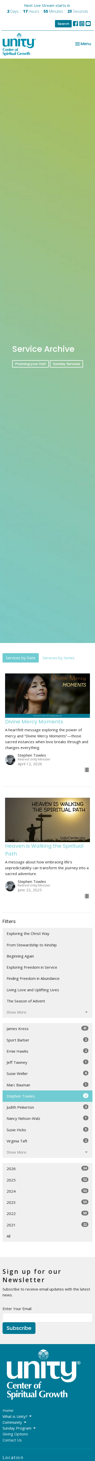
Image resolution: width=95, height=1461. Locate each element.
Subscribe (19, 1328)
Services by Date (20, 657)
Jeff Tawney (47, 1062)
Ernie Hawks (47, 1051)
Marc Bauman (47, 1084)
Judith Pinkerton (47, 1107)
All (8, 1236)
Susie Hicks (47, 1129)
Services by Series (58, 657)
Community (12, 1422)
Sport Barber (47, 1039)
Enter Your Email (17, 1308)
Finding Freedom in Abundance (33, 978)
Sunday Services (66, 363)
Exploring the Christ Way (28, 933)
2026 (47, 1168)
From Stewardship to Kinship (32, 944)
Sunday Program (17, 1428)
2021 (47, 1224)
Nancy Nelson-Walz (47, 1118)
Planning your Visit (30, 363)
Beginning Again (20, 956)
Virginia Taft (47, 1140)
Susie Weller (47, 1073)
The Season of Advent (26, 1000)
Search (63, 23)
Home (8, 1410)
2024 (47, 1191)
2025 (47, 1179)
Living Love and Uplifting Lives (33, 989)
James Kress (47, 1028)
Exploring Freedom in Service (32, 967)
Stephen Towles (47, 1096)
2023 (47, 1202)
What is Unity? (15, 1416)
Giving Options (15, 1433)
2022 (47, 1213)
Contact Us (12, 1439)
